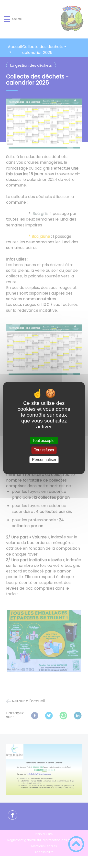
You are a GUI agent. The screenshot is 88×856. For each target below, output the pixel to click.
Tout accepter (44, 440)
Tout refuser (44, 450)
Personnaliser (44, 460)
